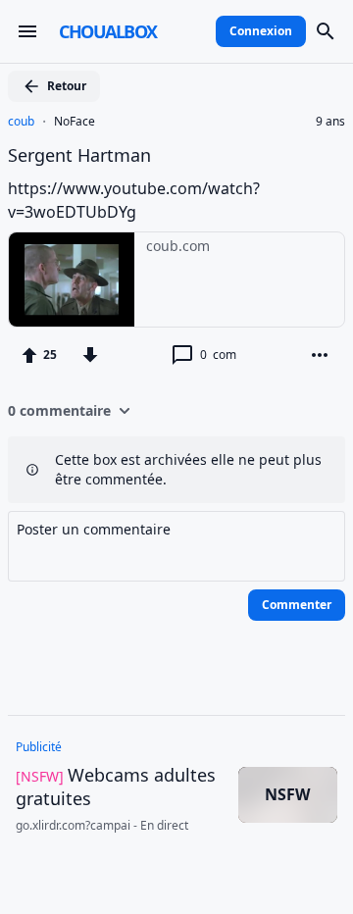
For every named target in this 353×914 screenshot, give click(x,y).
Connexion (260, 31)
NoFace (74, 121)
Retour (66, 85)
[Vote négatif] (90, 355)
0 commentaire (59, 410)
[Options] (319, 355)
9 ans (330, 121)
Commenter (296, 604)
